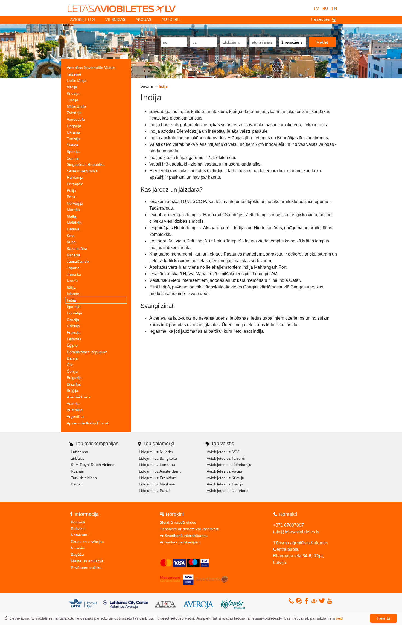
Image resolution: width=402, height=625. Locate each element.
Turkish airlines (84, 478)
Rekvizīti (78, 528)
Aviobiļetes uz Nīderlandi (228, 490)
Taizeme (74, 74)
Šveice (72, 145)
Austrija (73, 403)
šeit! (339, 618)
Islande (73, 293)
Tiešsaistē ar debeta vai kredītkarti (189, 529)
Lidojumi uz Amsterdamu (160, 471)
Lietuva (73, 229)
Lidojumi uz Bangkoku (158, 458)
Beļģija (72, 390)
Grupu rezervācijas (87, 541)
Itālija (71, 287)
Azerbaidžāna (79, 397)
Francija (74, 332)
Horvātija (74, 313)
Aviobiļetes (82, 19)
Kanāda (73, 255)
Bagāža (77, 554)
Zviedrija (74, 113)
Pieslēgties (321, 19)
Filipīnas (74, 339)
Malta (71, 216)
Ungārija (74, 126)
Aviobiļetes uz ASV (223, 452)
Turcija (72, 100)
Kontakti (78, 522)
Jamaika (74, 274)
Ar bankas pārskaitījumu (181, 542)
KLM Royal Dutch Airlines (92, 464)
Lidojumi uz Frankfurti (157, 478)
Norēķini (78, 548)
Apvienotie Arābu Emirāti (88, 423)
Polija (71, 190)
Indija (71, 300)
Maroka (73, 209)
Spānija (73, 151)
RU (325, 8)
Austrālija (75, 410)
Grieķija (73, 326)
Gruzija (73, 319)
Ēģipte (72, 345)
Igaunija (73, 307)
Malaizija (74, 223)
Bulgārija (74, 377)
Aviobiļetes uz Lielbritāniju (229, 464)
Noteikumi (79, 535)
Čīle (70, 365)
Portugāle (75, 184)
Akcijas (143, 19)
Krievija (73, 93)
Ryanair (77, 471)
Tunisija (73, 139)
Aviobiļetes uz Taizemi (226, 458)
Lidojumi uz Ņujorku (156, 452)
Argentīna (75, 416)
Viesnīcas (115, 19)
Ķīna (71, 235)
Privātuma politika (86, 567)
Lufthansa (79, 452)
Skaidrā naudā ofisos (178, 522)
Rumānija (75, 177)
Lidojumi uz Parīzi (154, 490)
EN (334, 8)
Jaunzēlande (78, 261)
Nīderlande (76, 106)
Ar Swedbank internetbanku (184, 535)
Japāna (73, 268)
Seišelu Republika (82, 171)
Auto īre (171, 19)
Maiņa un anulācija (87, 561)
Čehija (72, 371)
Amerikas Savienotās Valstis (91, 67)
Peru (71, 197)
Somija (72, 158)
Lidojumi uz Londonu (157, 464)
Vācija (72, 87)
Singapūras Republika (86, 164)
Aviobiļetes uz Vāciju (224, 471)
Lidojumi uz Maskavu (157, 484)
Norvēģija (75, 203)
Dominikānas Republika (87, 352)
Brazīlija (73, 384)
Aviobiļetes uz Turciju (225, 484)
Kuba (71, 242)
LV (316, 8)
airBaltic (78, 458)
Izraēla (72, 281)
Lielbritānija (76, 80)
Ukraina (73, 132)
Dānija (72, 358)
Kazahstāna (77, 248)
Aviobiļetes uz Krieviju (225, 478)
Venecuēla (76, 119)
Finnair (77, 484)
